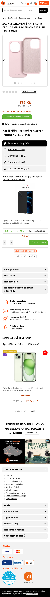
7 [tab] (32, 83)
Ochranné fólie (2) (17, 155)
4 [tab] (24, 83)
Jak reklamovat (11, 490)
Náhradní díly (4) (16, 162)
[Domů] (3, 18)
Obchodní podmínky (14, 481)
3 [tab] (21, 83)
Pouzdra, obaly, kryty (27, 18)
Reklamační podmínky (15, 484)
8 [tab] (35, 83)
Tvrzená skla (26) (16, 149)
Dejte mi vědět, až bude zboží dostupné (21, 124)
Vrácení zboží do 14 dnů (15, 493)
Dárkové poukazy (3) (18, 168)
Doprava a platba (13, 478)
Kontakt (9, 475)
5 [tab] (26, 83)
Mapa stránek (11, 499)
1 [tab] (15, 83)
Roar (40, 18)
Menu (45, 3)
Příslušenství (12, 18)
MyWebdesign (32, 594)
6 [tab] (29, 83)
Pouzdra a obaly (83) (18, 143)
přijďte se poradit (17, 328)
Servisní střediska (13, 487)
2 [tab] (18, 83)
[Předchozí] (4, 61)
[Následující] (46, 61)
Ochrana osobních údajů (16, 496)
